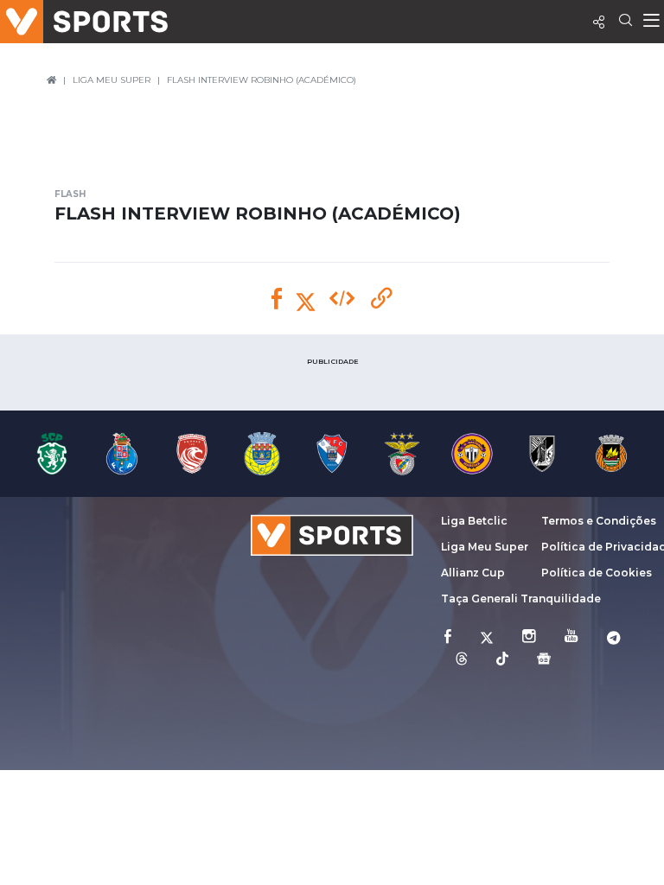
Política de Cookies (596, 572)
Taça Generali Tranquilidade (521, 598)
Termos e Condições (598, 520)
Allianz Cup (473, 572)
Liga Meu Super (484, 546)
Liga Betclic (474, 520)
